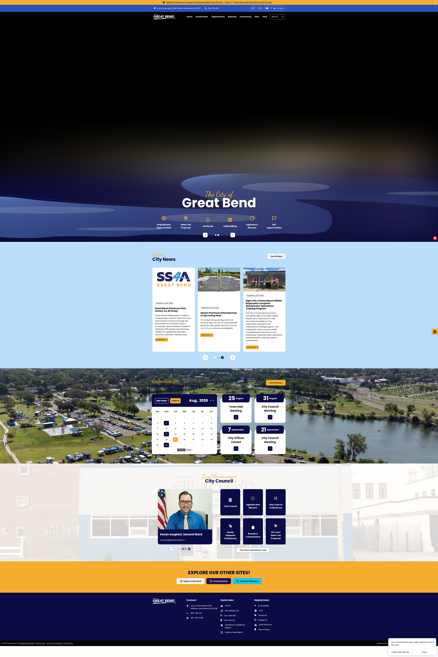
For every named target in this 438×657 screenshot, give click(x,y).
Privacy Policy (40, 643)
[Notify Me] (230, 222)
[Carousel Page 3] (219, 357)
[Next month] (213, 400)
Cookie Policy (68, 643)
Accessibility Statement (26, 643)
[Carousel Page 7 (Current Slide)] (183, 549)
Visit (257, 16)
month (181, 450)
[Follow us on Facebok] (253, 8)
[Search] (284, 17)
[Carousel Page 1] (214, 357)
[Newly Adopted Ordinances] (230, 531)
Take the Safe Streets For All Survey (253, 2)
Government (202, 16)
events (175, 400)
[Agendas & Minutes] (274, 222)
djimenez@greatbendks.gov (171, 540)
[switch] (435, 238)
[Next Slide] (232, 235)
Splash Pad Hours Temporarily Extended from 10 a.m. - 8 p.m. (199, 2)
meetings (161, 400)
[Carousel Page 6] (180, 548)
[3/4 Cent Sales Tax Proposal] (275, 531)
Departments (218, 16)
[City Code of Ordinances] (275, 502)
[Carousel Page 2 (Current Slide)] (217, 357)
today (188, 450)
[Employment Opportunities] (186, 222)
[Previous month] (211, 400)
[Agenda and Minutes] (253, 502)
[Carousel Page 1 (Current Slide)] (216, 235)
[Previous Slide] (205, 235)
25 (175, 440)
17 (166, 434)
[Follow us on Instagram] (260, 8)
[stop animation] (221, 235)
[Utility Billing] (252, 222)
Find (265, 16)
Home (189, 16)
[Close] (434, 2)
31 (166, 445)
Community (245, 16)
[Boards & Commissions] (253, 531)
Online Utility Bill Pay (400, 652)
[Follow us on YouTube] (267, 8)
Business (232, 16)
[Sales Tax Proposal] (208, 222)
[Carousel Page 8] (185, 548)
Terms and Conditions (54, 643)
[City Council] (230, 502)
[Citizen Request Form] (164, 222)
